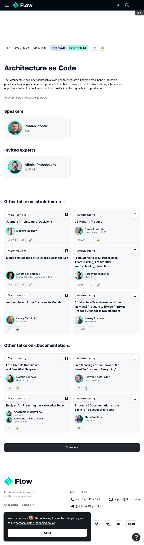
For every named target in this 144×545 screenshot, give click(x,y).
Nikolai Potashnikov (40, 165)
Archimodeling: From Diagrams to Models (33, 302)
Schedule (72, 447)
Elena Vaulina (93, 417)
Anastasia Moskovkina (28, 412)
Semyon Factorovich (97, 377)
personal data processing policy (35, 523)
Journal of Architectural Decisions (29, 221)
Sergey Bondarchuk (97, 273)
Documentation (78, 47)
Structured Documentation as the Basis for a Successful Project (97, 407)
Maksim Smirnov (26, 230)
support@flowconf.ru (127, 499)
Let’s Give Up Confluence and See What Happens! (22, 367)
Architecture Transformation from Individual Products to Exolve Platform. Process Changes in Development (100, 307)
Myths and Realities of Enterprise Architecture (37, 258)
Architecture (59, 47)
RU (118, 5)
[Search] (127, 5)
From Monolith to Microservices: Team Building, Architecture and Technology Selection (96, 262)
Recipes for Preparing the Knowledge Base (35, 405)
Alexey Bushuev (94, 318)
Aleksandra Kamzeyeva (28, 418)
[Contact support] (136, 537)
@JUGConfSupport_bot (90, 506)
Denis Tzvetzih (94, 229)
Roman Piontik (36, 126)
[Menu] (7, 5)
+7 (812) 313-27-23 (88, 499)
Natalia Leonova (26, 377)
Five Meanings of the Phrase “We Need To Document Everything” (97, 367)
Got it (47, 532)
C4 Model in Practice (88, 221)
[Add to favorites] (66, 215)
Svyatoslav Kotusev (28, 273)
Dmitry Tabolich (26, 318)
